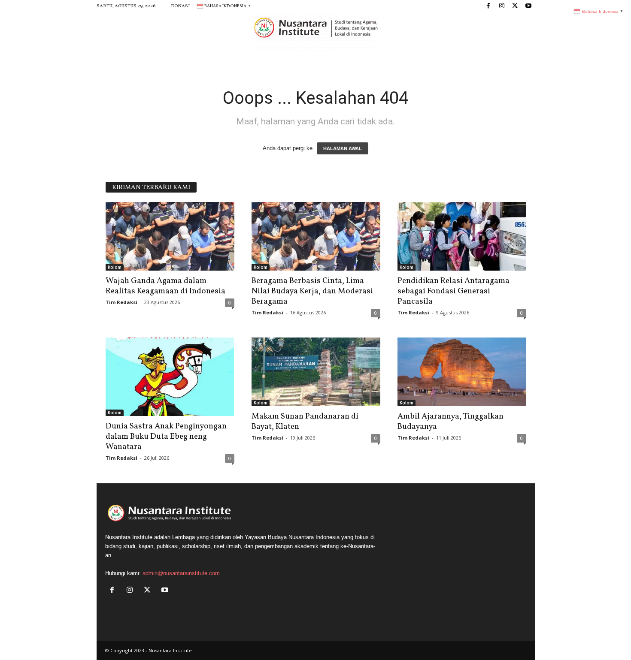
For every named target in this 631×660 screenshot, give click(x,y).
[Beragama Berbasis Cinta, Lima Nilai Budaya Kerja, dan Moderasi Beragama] (316, 236)
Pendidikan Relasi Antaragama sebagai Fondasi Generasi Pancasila (453, 291)
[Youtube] (528, 6)
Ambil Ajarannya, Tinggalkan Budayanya (450, 421)
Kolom (114, 267)
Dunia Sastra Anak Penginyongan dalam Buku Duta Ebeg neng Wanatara (166, 436)
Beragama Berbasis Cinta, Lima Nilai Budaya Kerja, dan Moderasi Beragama (312, 291)
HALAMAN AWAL (342, 148)
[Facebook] (488, 6)
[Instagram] (502, 6)
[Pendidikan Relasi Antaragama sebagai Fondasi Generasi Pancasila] (461, 236)
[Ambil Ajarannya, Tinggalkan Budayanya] (461, 372)
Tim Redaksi (121, 302)
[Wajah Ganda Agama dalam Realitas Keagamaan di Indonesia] (170, 236)
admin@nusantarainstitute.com (181, 573)
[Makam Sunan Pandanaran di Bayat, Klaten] (316, 372)
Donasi (180, 6)
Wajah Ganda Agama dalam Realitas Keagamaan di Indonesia (165, 286)
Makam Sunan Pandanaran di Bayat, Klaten (305, 421)
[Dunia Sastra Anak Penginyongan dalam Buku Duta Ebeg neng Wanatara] (170, 377)
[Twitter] (515, 6)
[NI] (315, 32)
